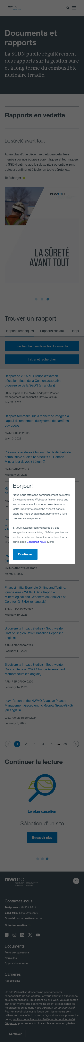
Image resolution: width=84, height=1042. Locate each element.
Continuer (25, 554)
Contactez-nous (36, 541)
